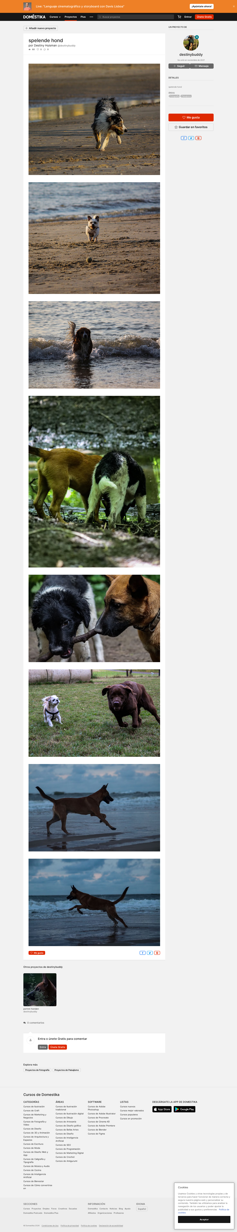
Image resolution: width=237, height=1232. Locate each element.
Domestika (93, 1208)
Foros (53, 1208)
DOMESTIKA (34, 17)
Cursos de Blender (97, 1129)
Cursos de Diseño (32, 1128)
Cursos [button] (54, 16)
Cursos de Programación (68, 1149)
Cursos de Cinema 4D (99, 1121)
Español (142, 1209)
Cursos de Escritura (33, 1144)
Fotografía (174, 96)
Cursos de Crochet (65, 1157)
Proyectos (71, 16)
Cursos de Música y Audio (36, 1166)
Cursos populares (129, 1114)
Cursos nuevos (127, 1106)
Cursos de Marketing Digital (70, 1153)
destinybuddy (55, 966)
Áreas (60, 1101)
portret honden (31, 1008)
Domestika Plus (51, 1213)
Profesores (119, 1213)
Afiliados (92, 1213)
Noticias (113, 1208)
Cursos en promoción (131, 1118)
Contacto (103, 1208)
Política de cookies (89, 1225)
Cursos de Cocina (32, 1170)
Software (95, 1101)
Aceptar (204, 1219)
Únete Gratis (57, 1047)
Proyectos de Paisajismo (66, 1070)
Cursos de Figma (96, 1133)
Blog (121, 1208)
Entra (43, 1047)
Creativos (62, 1208)
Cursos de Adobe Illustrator (102, 1113)
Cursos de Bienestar (33, 1181)
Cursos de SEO (63, 1145)
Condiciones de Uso (50, 1225)
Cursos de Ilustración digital (70, 1113)
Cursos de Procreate (98, 1117)
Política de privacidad (70, 1225)
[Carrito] (179, 17)
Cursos (26, 1208)
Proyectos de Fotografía (37, 1070)
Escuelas (73, 1208)
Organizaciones (105, 1213)
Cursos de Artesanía (66, 1121)
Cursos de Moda (31, 1148)
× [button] (234, 6)
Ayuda (127, 1208)
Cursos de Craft (31, 1110)
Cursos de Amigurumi (66, 1161)
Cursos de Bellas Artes (67, 1129)
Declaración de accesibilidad (111, 1225)
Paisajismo (186, 96)
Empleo (46, 1208)
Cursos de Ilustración (34, 1106)
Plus (83, 16)
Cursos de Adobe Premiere (101, 1125)
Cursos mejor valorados (132, 1110)
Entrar (188, 16)
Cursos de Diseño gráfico (68, 1125)
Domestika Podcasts (32, 1213)
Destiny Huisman (54, 45)
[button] (91, 17)
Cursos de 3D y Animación (36, 1132)
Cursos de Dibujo (64, 1117)
